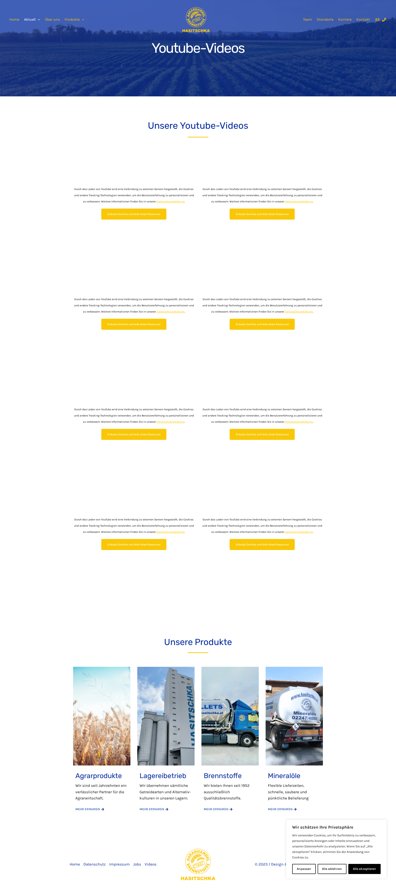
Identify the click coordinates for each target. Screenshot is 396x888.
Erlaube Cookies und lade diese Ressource (133, 214)
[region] (336, 849)
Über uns (52, 19)
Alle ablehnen (332, 869)
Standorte (325, 19)
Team (307, 19)
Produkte (72, 19)
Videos (151, 864)
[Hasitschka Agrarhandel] (196, 19)
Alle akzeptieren (364, 869)
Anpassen (304, 869)
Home (14, 19)
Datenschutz (94, 864)
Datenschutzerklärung (170, 201)
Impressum (119, 864)
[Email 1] (377, 20)
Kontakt (363, 19)
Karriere (345, 19)
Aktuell (30, 19)
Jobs (137, 864)
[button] (38, 19)
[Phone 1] (384, 20)
